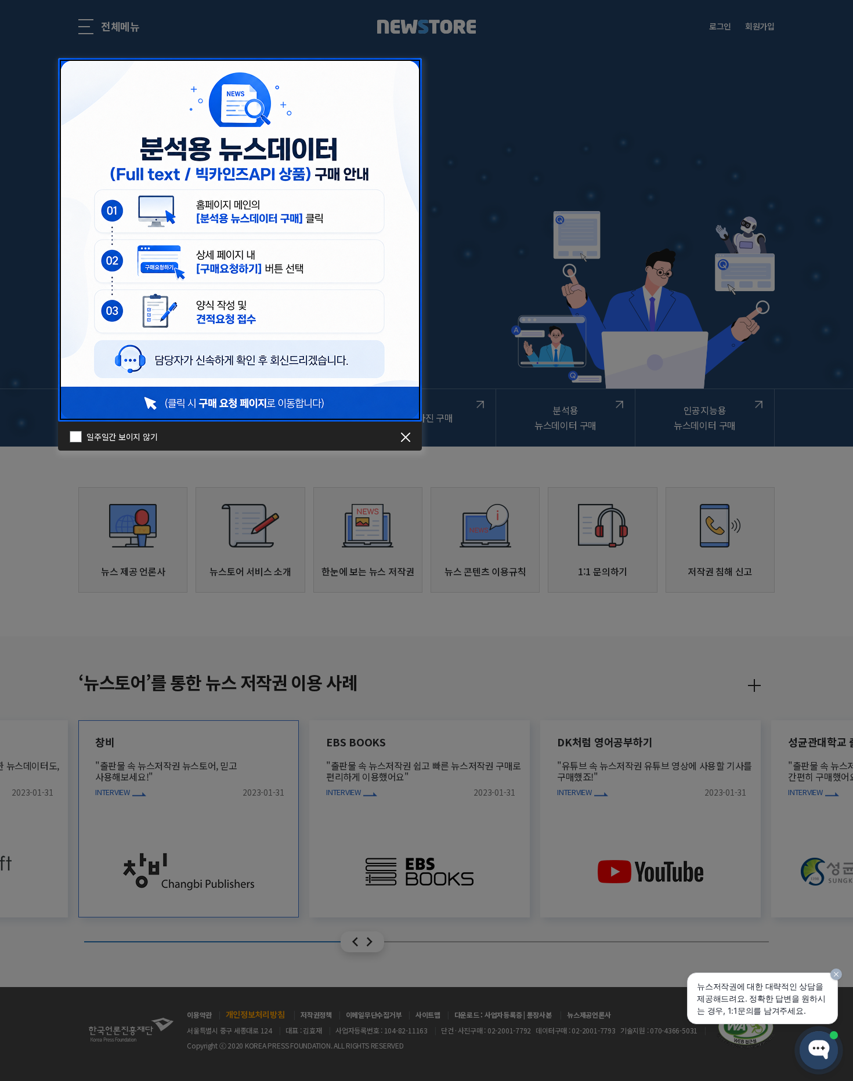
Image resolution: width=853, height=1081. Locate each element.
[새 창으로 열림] (240, 238)
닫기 (405, 437)
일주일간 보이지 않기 (121, 436)
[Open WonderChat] (819, 1050)
